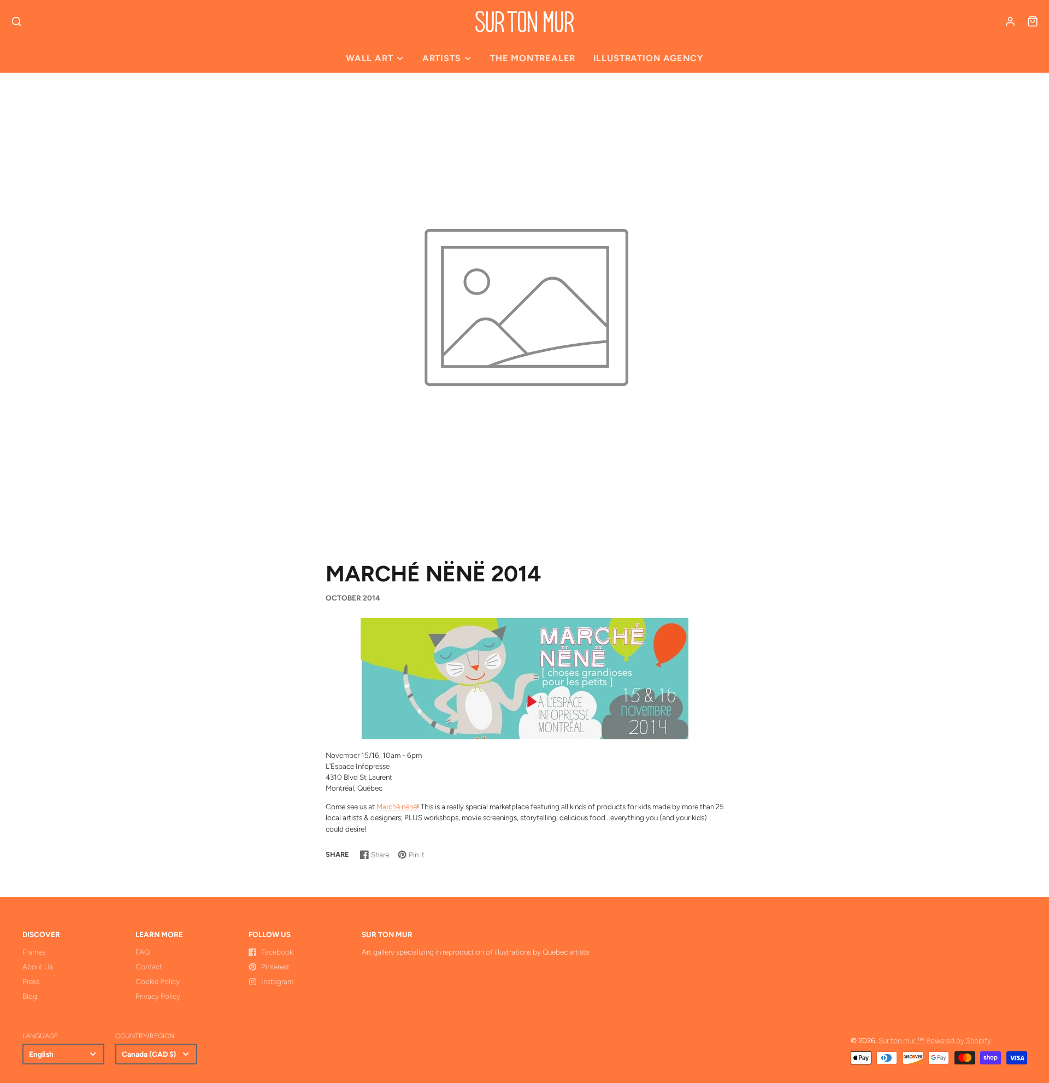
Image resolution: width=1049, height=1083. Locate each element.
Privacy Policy (157, 996)
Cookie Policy (157, 981)
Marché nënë (396, 806)
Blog (29, 996)
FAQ (142, 951)
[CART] (1032, 21)
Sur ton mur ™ (901, 1040)
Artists (441, 58)
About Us (37, 966)
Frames (33, 951)
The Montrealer (532, 58)
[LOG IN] (1010, 21)
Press (30, 981)
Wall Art (369, 58)
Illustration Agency (648, 58)
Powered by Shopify (958, 1040)
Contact (148, 966)
